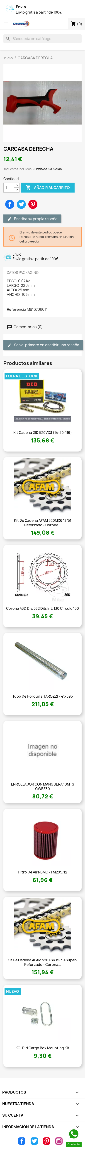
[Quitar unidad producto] (16, 190)
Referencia (16, 309)
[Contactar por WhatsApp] (73, 1134)
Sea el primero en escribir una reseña (46, 344)
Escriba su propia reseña (35, 218)
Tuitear (21, 204)
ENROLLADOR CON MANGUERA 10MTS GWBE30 (42, 786)
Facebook (21, 1141)
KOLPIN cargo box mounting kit (42, 1048)
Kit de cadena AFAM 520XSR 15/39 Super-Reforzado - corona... (42, 962)
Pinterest (32, 204)
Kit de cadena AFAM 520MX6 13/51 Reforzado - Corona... (42, 522)
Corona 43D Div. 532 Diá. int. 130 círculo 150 (42, 608)
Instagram (59, 1141)
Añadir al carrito (48, 187)
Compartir (9, 204)
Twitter (34, 1141)
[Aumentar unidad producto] (16, 185)
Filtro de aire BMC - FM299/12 (42, 872)
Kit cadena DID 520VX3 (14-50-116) (42, 432)
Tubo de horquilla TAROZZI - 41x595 (42, 696)
